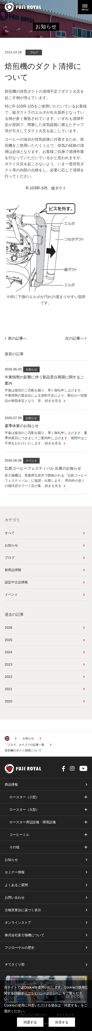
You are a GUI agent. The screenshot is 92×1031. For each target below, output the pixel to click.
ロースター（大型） (24, 809)
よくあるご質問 (16, 885)
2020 (8, 701)
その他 (14, 847)
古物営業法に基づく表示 (23, 910)
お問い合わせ (15, 897)
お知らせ (11, 545)
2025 (8, 640)
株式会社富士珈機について (24, 935)
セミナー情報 (15, 872)
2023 (8, 664)
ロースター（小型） (24, 797)
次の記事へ (74, 338)
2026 (8, 627)
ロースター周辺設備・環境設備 (32, 822)
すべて (10, 533)
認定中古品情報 (16, 582)
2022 (8, 677)
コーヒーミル (19, 834)
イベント (11, 594)
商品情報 (11, 784)
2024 (8, 652)
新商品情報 (13, 570)
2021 (8, 689)
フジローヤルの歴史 (19, 947)
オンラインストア (18, 922)
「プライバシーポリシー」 (43, 993)
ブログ (10, 557)
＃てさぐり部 (15, 964)
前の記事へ (17, 338)
